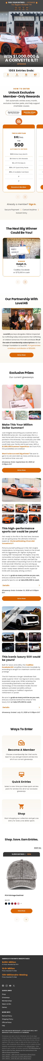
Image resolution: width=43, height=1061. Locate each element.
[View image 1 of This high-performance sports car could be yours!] (8, 508)
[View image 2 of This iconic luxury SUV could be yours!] (21, 637)
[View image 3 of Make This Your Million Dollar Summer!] (35, 415)
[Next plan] (25, 197)
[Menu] (2, 14)
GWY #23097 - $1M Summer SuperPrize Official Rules (18, 1054)
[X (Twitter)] (14, 986)
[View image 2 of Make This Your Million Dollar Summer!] (21, 415)
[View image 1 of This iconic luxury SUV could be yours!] (8, 637)
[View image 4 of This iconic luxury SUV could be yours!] (8, 647)
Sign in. (32, 204)
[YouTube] (10, 986)
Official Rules (7, 1022)
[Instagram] (7, 986)
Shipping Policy (7, 1019)
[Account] (36, 14)
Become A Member (18, 187)
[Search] (6, 14)
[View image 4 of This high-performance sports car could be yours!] (8, 519)
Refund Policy (7, 1016)
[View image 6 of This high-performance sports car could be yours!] (35, 519)
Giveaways (6, 997)
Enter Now (22, 355)
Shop (4, 994)
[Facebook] (3, 986)
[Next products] (26, 919)
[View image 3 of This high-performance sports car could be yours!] (35, 508)
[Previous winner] (18, 282)
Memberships (7, 1001)
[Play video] (21, 319)
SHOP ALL (37, 848)
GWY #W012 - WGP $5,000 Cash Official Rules (16, 1058)
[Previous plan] (18, 197)
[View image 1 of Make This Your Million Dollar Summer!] (8, 415)
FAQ (3, 1026)
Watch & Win (6, 1004)
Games (4, 1007)
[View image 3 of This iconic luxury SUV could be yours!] (35, 637)
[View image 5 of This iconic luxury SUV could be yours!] (21, 647)
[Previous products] (17, 919)
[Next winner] (25, 282)
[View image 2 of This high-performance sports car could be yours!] (21, 508)
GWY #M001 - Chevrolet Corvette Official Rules (16, 1056)
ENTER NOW (21, 64)
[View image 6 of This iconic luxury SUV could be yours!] (35, 647)
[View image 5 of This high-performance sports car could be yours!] (21, 519)
